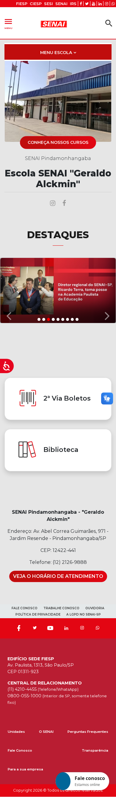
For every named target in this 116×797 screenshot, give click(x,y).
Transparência (95, 750)
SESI (48, 3)
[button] (9, 290)
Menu (8, 23)
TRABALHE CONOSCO (61, 608)
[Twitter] (34, 628)
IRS (73, 3)
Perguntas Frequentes (88, 732)
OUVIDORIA (94, 608)
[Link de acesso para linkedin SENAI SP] (100, 3)
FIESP (21, 3)
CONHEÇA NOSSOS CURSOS (58, 142)
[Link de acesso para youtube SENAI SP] (93, 3)
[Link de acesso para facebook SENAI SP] (81, 3)
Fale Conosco (20, 750)
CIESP (36, 3)
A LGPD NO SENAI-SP (83, 614)
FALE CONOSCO (24, 608)
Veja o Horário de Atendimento (58, 576)
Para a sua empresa (25, 769)
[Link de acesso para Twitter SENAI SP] (87, 3)
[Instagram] (82, 628)
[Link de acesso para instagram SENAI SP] (106, 3)
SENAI (61, 3)
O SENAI (46, 732)
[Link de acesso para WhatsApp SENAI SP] (113, 3)
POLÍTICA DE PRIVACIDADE (37, 614)
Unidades (16, 732)
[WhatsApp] (97, 628)
